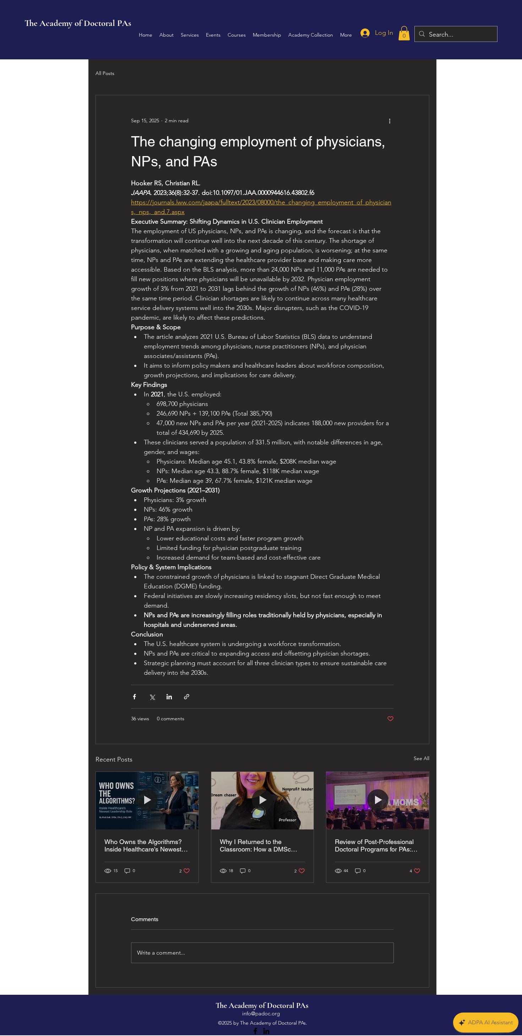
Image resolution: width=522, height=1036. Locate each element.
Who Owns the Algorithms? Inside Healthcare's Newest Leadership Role (143, 845)
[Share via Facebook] (134, 696)
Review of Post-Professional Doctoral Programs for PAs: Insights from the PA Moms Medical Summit (374, 845)
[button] (404, 33)
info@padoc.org (261, 1013)
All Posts (105, 73)
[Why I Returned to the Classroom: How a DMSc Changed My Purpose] (262, 800)
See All (421, 758)
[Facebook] (255, 1031)
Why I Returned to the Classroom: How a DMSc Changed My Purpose (255, 845)
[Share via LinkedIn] (169, 696)
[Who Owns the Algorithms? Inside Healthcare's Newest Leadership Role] (147, 800)
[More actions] (389, 121)
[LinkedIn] (266, 1031)
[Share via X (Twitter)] (151, 696)
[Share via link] (186, 696)
